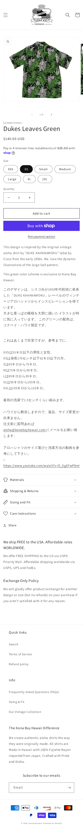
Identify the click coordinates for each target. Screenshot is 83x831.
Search (14, 644)
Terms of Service (20, 654)
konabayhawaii (35, 823)
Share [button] (12, 525)
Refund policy (19, 664)
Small (43, 169)
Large (12, 179)
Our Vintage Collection (25, 712)
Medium (65, 169)
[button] (5, 15)
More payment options (41, 236)
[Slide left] (32, 114)
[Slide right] (51, 114)
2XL (45, 179)
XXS (10, 169)
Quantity (8, 189)
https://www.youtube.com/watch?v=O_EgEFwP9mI (41, 465)
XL (29, 179)
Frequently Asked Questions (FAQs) (34, 692)
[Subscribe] (69, 787)
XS (26, 169)
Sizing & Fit (16, 702)
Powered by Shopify (52, 823)
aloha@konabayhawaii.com (24, 430)
